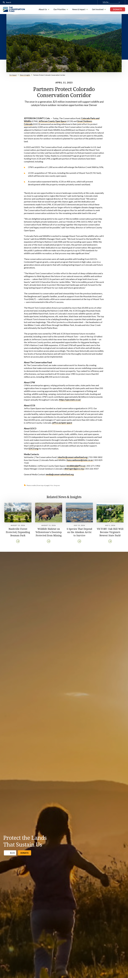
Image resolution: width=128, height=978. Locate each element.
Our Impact (13, 75)
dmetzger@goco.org (74, 468)
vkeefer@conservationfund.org (72, 457)
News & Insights (25, 75)
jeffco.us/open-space (62, 422)
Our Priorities (60, 9)
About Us (43, 9)
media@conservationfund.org (60, 474)
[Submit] (4, 2)
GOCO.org (33, 448)
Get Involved (97, 9)
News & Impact (78, 9)
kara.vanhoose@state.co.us (80, 460)
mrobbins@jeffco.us (76, 466)
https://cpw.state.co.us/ (70, 399)
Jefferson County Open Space (52, 121)
